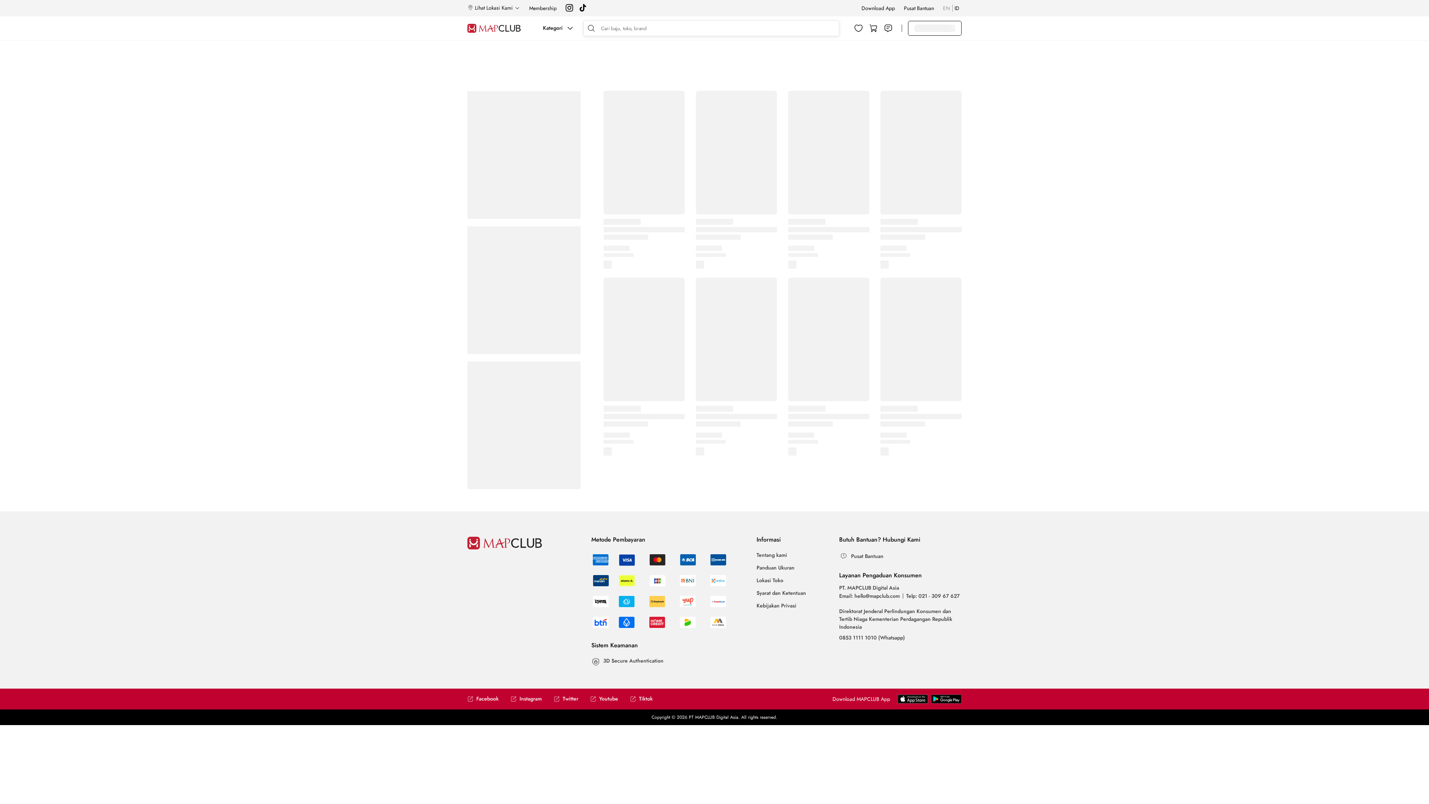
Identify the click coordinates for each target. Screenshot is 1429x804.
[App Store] (946, 701)
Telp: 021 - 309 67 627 (933, 596)
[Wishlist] (858, 28)
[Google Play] (913, 701)
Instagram (531, 698)
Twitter (570, 698)
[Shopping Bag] (873, 28)
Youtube (608, 698)
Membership (543, 8)
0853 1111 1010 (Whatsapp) (872, 637)
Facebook (487, 698)
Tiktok (646, 698)
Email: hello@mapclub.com (869, 596)
